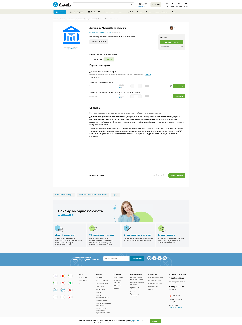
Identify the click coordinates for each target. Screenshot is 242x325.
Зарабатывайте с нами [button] (161, 12)
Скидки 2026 (129, 12)
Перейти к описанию (99, 41)
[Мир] (55, 297)
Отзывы (109, 32)
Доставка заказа (100, 289)
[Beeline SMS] (55, 290)
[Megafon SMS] (70, 283)
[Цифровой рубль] (70, 297)
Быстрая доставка (166, 235)
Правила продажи (101, 300)
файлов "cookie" (135, 320)
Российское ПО (95, 12)
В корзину (179, 86)
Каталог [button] (61, 12)
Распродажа (117, 285)
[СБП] (63, 297)
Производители (78, 12)
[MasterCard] (63, 276)
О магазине (99, 277)
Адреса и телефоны (102, 280)
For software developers (155, 283)
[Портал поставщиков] (70, 290)
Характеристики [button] (94, 77)
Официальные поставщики (101, 235)
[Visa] (55, 276)
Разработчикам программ (155, 277)
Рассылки (116, 288)
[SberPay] (55, 283)
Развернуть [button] (148, 74)
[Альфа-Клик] (63, 283)
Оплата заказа (100, 286)
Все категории (83, 277)
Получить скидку (118, 277)
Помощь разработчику (154, 280)
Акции (120, 12)
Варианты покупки (100, 32)
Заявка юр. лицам (109, 12)
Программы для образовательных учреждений (135, 289)
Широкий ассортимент (65, 235)
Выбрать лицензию (172, 42)
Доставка (139, 12)
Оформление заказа (102, 283)
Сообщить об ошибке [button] (175, 307)
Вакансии (150, 289)
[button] (167, 5)
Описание (92, 32)
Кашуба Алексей (71, 49)
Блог (173, 12)
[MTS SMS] (62, 290)
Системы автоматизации (63, 195)
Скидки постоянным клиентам (138, 235)
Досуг (115, 195)
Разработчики (83, 280)
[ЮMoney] (70, 276)
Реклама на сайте (153, 286)
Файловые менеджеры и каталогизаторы (93, 195)
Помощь (148, 12)
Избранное (179, 6)
